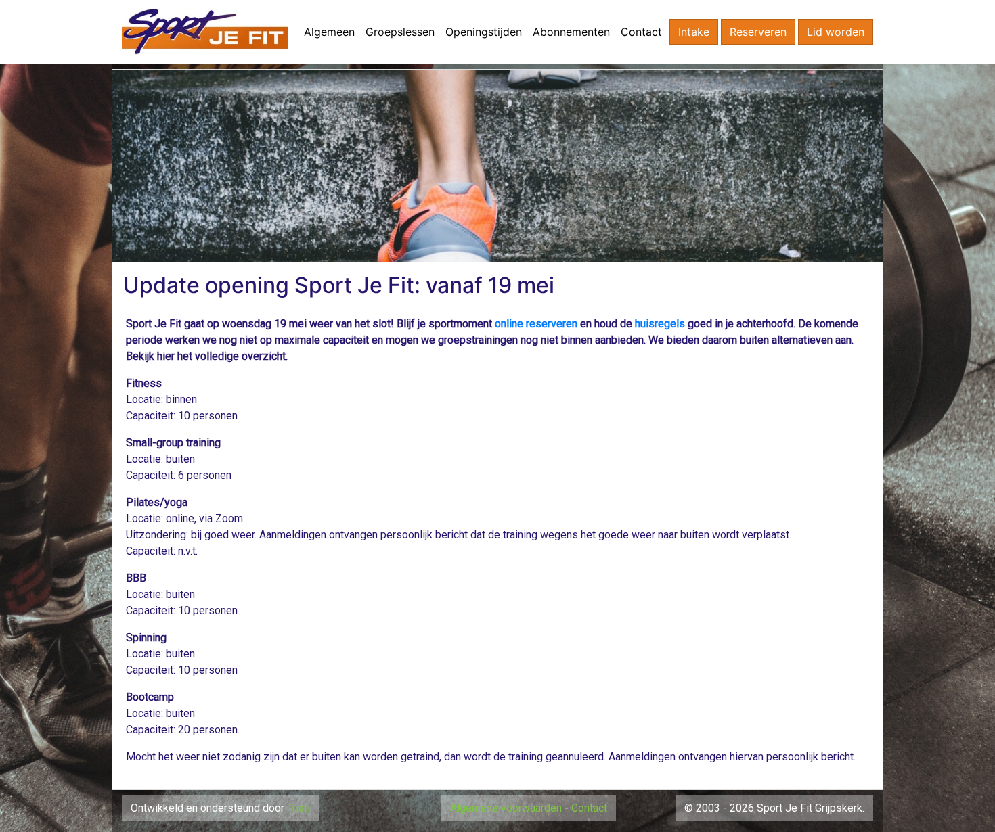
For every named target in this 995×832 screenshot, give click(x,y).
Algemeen (329, 32)
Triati (298, 808)
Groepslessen (400, 32)
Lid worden (835, 32)
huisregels (660, 323)
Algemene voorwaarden (506, 808)
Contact (641, 32)
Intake (693, 32)
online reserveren (536, 323)
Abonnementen (571, 32)
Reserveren (758, 32)
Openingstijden (483, 32)
